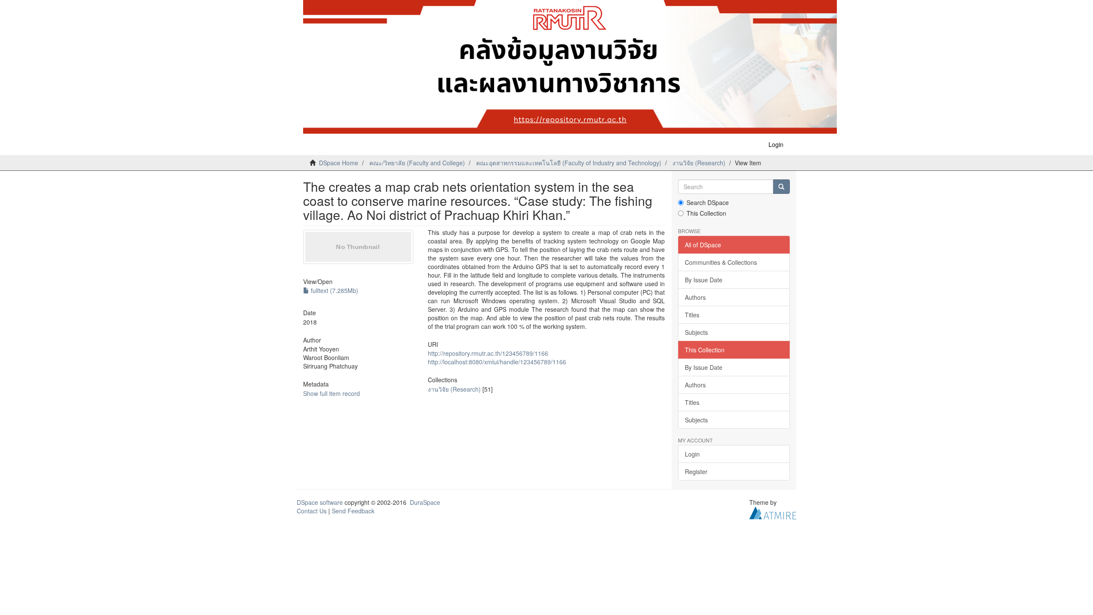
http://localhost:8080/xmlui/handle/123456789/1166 (497, 361)
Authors (695, 297)
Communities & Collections (721, 262)
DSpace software (320, 502)
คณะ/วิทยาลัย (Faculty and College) (417, 162)
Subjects (696, 332)
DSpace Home (338, 162)
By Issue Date (703, 279)
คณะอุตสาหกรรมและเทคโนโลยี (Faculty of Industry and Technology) (568, 162)
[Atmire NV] (772, 512)
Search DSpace (708, 202)
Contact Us (312, 511)
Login (692, 454)
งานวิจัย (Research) (698, 162)
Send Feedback (353, 511)
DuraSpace (425, 502)
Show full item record (331, 393)
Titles (692, 314)
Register (696, 471)
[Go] (781, 186)
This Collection (706, 213)
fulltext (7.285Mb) (333, 290)
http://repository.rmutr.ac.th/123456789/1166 (488, 353)
